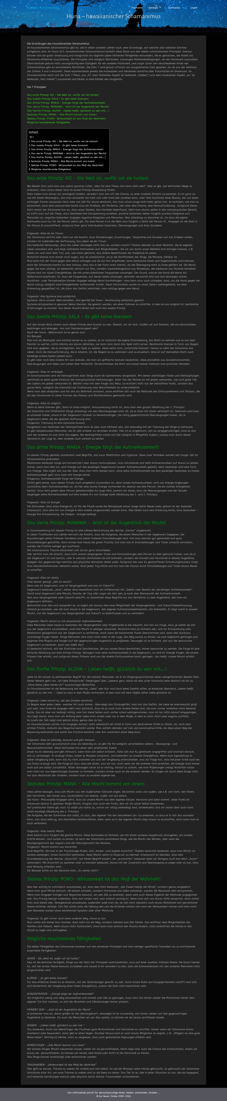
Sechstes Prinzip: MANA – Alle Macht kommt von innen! (62, 114)
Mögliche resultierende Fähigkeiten (48, 122)
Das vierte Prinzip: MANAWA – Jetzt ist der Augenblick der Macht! (68, 106)
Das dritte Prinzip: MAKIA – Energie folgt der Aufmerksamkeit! (66, 102)
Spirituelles (174, 7)
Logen (193, 7)
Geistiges (153, 7)
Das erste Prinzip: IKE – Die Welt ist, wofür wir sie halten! (63, 94)
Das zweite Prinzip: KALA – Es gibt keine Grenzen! (57, 98)
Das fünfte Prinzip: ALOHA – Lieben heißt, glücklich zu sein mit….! (68, 110)
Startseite (136, 7)
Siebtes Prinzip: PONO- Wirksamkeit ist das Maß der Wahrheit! (66, 118)
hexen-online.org (43, 7)
